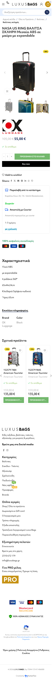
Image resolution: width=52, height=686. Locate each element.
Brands (5, 494)
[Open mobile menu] (3, 4)
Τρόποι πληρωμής (10, 520)
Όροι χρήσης (9, 650)
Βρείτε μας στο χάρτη (12, 551)
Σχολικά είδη (8, 475)
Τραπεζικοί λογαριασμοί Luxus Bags (19, 530)
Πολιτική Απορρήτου (27, 650)
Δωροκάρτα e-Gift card (13, 511)
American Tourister (13, 376)
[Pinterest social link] (22, 181)
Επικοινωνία (8, 546)
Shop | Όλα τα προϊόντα (13, 506)
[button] (5, 72)
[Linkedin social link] (25, 181)
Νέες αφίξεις (8, 485)
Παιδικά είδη (8, 480)
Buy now (26, 164)
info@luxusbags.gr (11, 560)
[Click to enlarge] (7, 91)
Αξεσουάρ (7, 471)
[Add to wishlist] (20, 350)
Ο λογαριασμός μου (11, 515)
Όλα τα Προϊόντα (26, 19)
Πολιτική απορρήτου (24, 637)
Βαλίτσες (41, 19)
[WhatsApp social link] (28, 181)
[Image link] (16, 428)
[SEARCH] (47, 12)
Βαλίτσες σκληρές (11, 22)
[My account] (41, 4)
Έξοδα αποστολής (10, 525)
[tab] (15, 310)
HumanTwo (32, 676)
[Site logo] (24, 3)
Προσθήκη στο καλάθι (32, 156)
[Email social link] (18, 181)
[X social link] (15, 181)
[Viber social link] (32, 181)
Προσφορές (9, 489)
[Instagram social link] (7, 450)
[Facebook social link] (11, 181)
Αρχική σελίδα (9, 19)
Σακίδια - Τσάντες (10, 466)
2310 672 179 (8, 555)
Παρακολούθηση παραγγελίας (16, 534)
